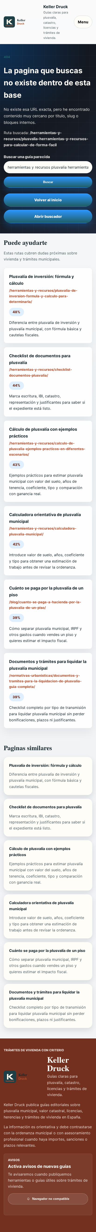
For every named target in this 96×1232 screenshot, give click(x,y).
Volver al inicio (48, 200)
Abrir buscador (48, 216)
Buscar (48, 182)
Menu (83, 22)
